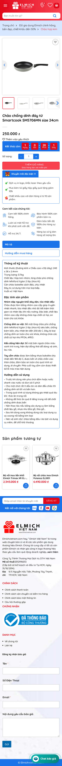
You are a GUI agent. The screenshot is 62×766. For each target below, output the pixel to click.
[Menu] (5, 5)
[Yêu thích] (50, 5)
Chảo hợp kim (49, 29)
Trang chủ (8, 25)
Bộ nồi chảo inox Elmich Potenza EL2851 (45, 477)
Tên (5, 663)
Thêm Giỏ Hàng (34, 164)
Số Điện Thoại (11, 680)
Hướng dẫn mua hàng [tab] (18, 253)
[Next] (57, 65)
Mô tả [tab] (8, 244)
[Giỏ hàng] (56, 5)
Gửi (7, 744)
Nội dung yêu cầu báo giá (18, 714)
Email (7, 697)
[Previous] (4, 65)
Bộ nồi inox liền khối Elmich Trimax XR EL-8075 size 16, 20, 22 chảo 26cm (14, 477)
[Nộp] (56, 16)
